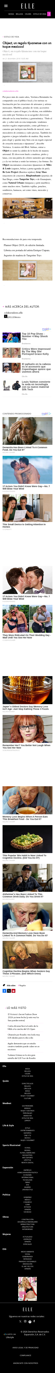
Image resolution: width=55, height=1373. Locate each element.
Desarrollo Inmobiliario (28, 1222)
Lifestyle (27, 1160)
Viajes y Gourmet (28, 1096)
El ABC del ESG (27, 1266)
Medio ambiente (27, 1252)
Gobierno (27, 1197)
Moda (11, 14)
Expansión (8, 1167)
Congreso (27, 1202)
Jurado (27, 1120)
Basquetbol (27, 1155)
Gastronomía (27, 1106)
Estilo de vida (39, 14)
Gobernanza (27, 1256)
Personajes (27, 1113)
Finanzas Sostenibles (27, 1261)
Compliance (25, 1355)
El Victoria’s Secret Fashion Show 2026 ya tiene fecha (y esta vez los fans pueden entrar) (23, 1017)
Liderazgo (27, 1239)
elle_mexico (27, 1321)
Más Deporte (27, 1158)
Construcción (28, 1219)
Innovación (27, 1264)
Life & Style (8, 1125)
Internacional (28, 1177)
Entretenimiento (28, 1130)
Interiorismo (27, 1229)
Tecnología (27, 1180)
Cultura (27, 1098)
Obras (27, 1182)
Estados (27, 1207)
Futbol (27, 1148)
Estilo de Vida (27, 1118)
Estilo (27, 1128)
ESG (27, 1185)
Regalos (23, 985)
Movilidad (27, 1259)
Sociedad (27, 1212)
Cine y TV (27, 1135)
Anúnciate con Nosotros (25, 1363)
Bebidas (27, 1108)
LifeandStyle (27, 1190)
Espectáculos (27, 1083)
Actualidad (27, 1237)
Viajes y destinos (27, 1111)
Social (27, 1254)
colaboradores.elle (13, 312)
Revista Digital (27, 1163)
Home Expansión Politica (27, 1172)
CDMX (27, 1204)
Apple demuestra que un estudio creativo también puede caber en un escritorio (23, 1046)
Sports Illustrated (11, 1145)
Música (27, 1138)
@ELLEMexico (13, 316)
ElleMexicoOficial (36, 1321)
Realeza (27, 1086)
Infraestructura (28, 1224)
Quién (6, 1081)
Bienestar (28, 1116)
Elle (4, 1066)
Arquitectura (27, 1227)
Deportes (27, 1133)
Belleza (19, 14)
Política (6, 1194)
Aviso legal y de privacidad (25, 1347)
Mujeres (27, 1187)
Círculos (27, 1088)
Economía (27, 1175)
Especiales (27, 1244)
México (27, 1200)
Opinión (27, 1209)
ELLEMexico (20, 1321)
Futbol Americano (27, 1153)
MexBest (7, 1103)
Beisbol (27, 1150)
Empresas (27, 1170)
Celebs (28, 14)
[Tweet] (9, 991)
